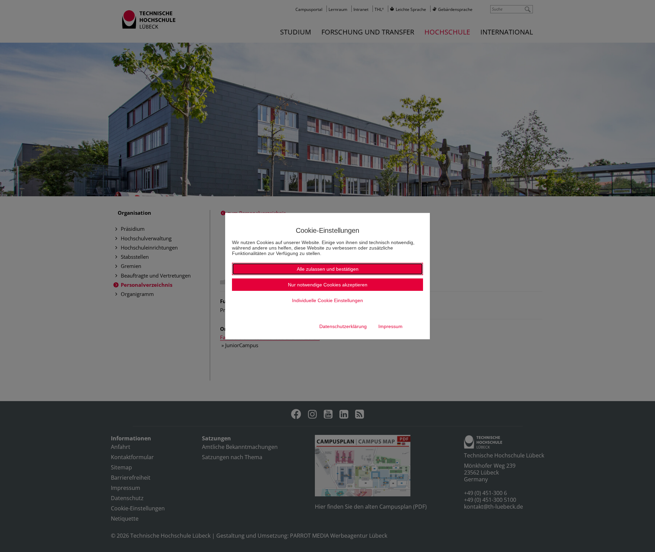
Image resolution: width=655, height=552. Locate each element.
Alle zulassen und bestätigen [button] (328, 269)
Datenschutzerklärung (343, 326)
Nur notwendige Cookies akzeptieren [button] (327, 284)
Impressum (390, 326)
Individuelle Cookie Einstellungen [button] (327, 300)
